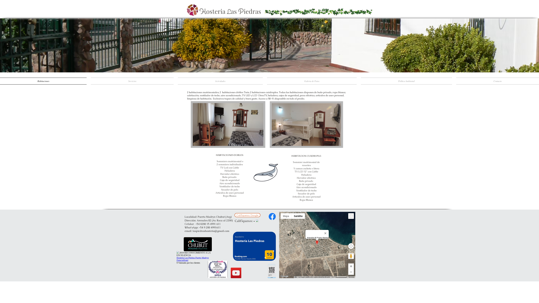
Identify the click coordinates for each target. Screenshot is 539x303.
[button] (228, 124)
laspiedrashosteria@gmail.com (211, 231)
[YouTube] (236, 273)
